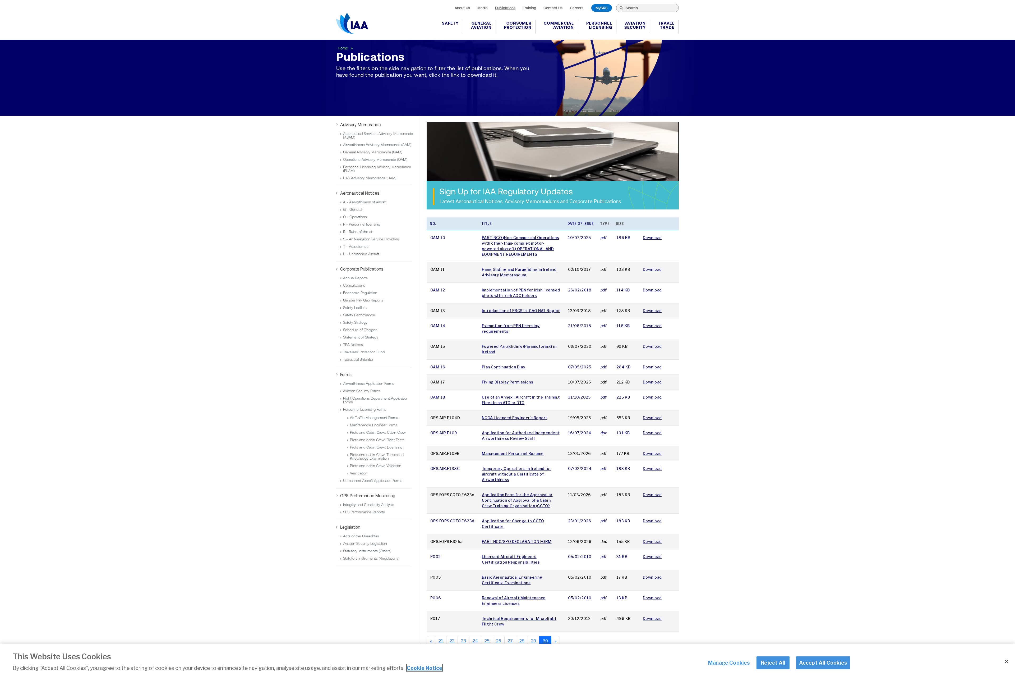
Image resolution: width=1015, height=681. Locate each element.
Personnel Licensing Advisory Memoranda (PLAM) (377, 168)
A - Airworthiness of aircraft (364, 202)
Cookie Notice (424, 668)
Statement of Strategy (360, 337)
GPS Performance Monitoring (367, 495)
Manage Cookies (729, 662)
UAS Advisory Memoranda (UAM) (369, 178)
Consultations (354, 285)
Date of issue (581, 224)
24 (475, 640)
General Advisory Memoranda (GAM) (372, 152)
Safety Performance (359, 315)
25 (487, 640)
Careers (576, 8)
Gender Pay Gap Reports (363, 300)
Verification (358, 473)
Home (343, 48)
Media (482, 8)
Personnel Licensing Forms (364, 409)
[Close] (1006, 661)
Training (529, 8)
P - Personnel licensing (361, 224)
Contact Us (552, 8)
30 (545, 640)
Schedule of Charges (360, 330)
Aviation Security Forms (361, 391)
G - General (352, 209)
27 (510, 640)
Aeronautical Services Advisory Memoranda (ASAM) (378, 135)
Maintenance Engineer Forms (373, 425)
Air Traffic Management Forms (374, 417)
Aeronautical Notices (359, 193)
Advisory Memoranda (360, 124)
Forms (346, 374)
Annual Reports (355, 278)
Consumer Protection (518, 25)
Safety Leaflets (355, 307)
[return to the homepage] (352, 23)
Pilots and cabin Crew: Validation (375, 466)
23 (463, 640)
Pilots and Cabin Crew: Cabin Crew (378, 432)
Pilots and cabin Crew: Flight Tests (377, 440)
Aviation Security (635, 25)
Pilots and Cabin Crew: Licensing (376, 447)
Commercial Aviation (559, 25)
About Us (462, 8)
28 (521, 640)
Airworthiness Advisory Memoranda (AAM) (377, 145)
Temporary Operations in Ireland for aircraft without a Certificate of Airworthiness (516, 474)
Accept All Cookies (823, 662)
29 (533, 640)
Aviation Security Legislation (365, 543)
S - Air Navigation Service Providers (371, 239)
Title (486, 224)
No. (433, 224)
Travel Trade (666, 25)
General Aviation (481, 25)
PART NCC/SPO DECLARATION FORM (517, 541)
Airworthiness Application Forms (368, 383)
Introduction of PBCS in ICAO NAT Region (521, 310)
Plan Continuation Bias (503, 367)
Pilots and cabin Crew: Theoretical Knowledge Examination (377, 456)
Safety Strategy (355, 322)
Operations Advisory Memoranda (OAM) (375, 159)
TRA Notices (353, 344)
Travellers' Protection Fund (364, 352)
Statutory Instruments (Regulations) (371, 558)
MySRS (602, 8)
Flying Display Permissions (507, 382)
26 (498, 640)
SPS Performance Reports (364, 512)
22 (452, 640)
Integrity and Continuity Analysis (368, 504)
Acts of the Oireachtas (361, 536)
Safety (450, 23)
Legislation (350, 527)
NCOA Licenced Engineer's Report (514, 417)
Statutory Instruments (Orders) (367, 551)
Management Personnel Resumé (513, 453)
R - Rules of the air (358, 232)
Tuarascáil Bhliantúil (358, 359)
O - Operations (355, 217)
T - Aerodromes (355, 246)
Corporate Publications (361, 269)
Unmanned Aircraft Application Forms (372, 480)
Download (652, 237)
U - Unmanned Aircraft (361, 254)
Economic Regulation (360, 293)
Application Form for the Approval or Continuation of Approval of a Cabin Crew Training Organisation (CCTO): (517, 500)
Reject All (773, 662)
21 (441, 640)
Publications (505, 8)
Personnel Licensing (599, 25)
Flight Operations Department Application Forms (375, 400)
